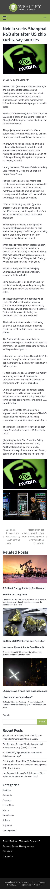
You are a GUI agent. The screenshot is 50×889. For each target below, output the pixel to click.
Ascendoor (18, 885)
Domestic (7, 795)
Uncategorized (9, 830)
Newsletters (8, 815)
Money (6, 810)
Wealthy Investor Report (27, 882)
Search (6, 715)
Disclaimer (7, 851)
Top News (7, 825)
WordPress (38, 885)
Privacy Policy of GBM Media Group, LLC (21, 841)
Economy (7, 800)
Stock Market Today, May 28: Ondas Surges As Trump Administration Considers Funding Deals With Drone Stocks (25, 764)
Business (7, 790)
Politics (6, 820)
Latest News (8, 805)
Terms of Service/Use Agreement (18, 846)
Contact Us (8, 856)
